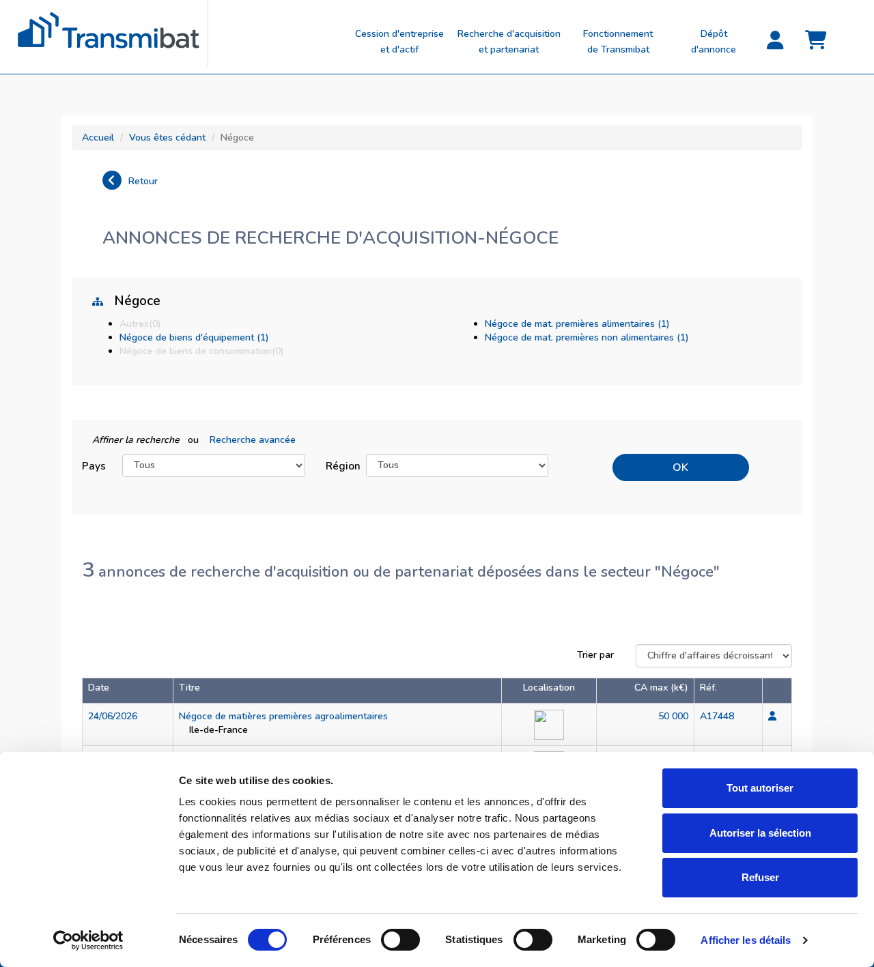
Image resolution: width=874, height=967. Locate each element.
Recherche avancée (253, 439)
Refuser (760, 877)
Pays (94, 466)
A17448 (717, 716)
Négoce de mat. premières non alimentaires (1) (587, 337)
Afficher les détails (746, 940)
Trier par (595, 654)
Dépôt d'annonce (713, 41)
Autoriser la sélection (760, 833)
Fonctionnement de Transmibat (618, 41)
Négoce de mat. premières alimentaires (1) (577, 323)
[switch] (400, 940)
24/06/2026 (112, 716)
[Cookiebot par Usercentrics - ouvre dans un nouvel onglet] (88, 940)
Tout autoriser (760, 788)
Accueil (98, 137)
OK (680, 467)
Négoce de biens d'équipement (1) (194, 337)
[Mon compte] (775, 40)
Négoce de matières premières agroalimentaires (283, 716)
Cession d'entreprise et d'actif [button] (399, 41)
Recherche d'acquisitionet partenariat (509, 41)
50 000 (673, 716)
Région (341, 466)
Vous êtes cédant (167, 137)
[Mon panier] (815, 40)
